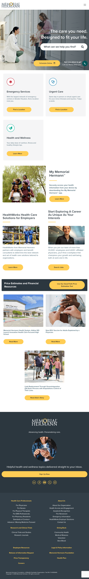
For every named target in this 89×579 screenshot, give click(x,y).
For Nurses (21, 508)
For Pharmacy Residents (21, 517)
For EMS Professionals (21, 514)
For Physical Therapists (21, 511)
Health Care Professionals (21, 501)
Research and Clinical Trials (21, 528)
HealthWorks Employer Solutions (61, 519)
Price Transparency (21, 558)
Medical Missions (61, 535)
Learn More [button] (17, 154)
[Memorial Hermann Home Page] (11, 5)
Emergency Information (61, 517)
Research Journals (21, 535)
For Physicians (21, 505)
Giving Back (61, 528)
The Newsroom (61, 514)
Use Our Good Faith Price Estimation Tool (67, 285)
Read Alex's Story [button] (37, 398)
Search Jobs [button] (59, 267)
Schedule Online (45, 63)
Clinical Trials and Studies (21, 532)
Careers (21, 563)
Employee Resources (21, 548)
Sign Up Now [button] (44, 474)
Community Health (61, 532)
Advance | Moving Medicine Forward (21, 522)
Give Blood (61, 541)
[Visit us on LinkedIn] (34, 482)
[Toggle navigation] (84, 4)
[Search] (82, 47)
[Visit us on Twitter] (50, 482)
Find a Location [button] (19, 109)
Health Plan (61, 558)
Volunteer (61, 538)
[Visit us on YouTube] (45, 482)
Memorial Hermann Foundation (61, 553)
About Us (61, 501)
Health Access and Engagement (61, 508)
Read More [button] (13, 342)
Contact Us (61, 522)
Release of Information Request (21, 553)
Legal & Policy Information (61, 548)
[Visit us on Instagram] (55, 482)
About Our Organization (62, 505)
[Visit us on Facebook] (39, 482)
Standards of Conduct (21, 519)
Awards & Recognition (61, 511)
